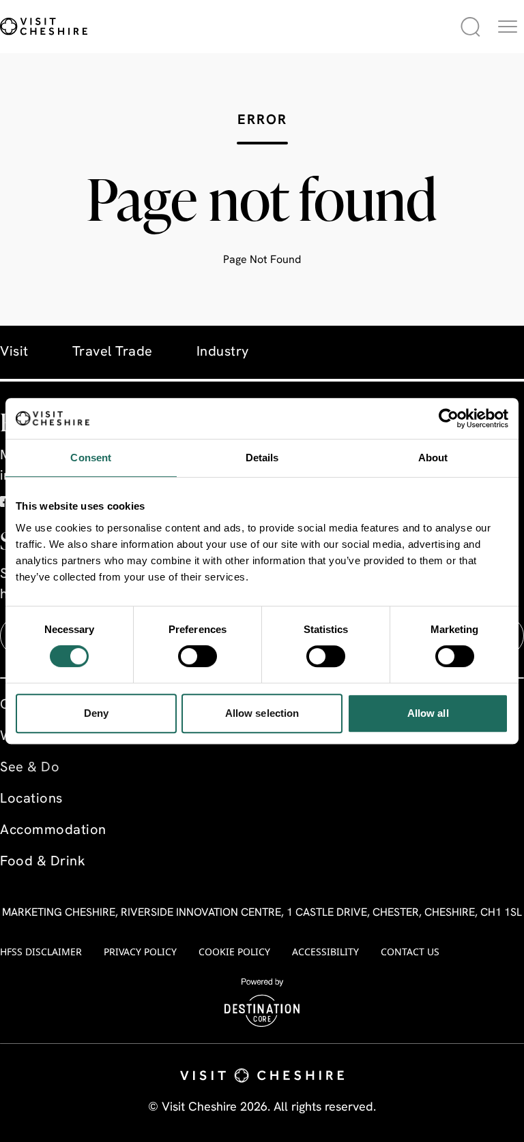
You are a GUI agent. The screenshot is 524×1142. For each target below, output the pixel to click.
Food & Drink (42, 862)
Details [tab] (262, 457)
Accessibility (325, 951)
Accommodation (53, 830)
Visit (14, 352)
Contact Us (410, 951)
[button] (507, 27)
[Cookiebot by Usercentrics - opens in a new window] (448, 418)
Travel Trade (112, 352)
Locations (31, 799)
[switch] (197, 656)
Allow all (428, 713)
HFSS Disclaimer (41, 951)
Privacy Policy (140, 951)
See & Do (29, 768)
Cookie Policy (234, 951)
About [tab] (433, 457)
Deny (96, 713)
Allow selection (262, 713)
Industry (222, 352)
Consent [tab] (90, 457)
